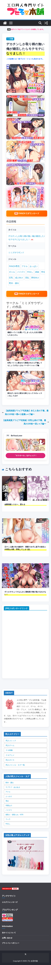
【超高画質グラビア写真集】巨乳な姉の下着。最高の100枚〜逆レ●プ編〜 (24, 422)
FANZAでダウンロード (29, 213)
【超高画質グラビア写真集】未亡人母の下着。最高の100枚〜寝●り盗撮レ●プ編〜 (27, 412)
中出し (30, 272)
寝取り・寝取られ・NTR (14, 815)
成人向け (19, 278)
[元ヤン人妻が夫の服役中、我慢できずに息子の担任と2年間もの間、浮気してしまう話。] (25, 520)
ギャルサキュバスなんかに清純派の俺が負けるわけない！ (25, 593)
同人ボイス (10, 760)
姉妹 (37, 272)
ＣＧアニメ (10, 755)
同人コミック (11, 741)
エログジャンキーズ (10, 902)
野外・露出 (14, 283)
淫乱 (27, 278)
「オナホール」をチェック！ (25, 455)
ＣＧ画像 (10, 39)
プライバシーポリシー (10, 943)
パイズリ (21, 272)
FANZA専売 (14, 266)
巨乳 (11, 278)
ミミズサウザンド (16, 253)
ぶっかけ (9, 796)
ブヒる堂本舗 (32, 961)
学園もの (9, 805)
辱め (7, 801)
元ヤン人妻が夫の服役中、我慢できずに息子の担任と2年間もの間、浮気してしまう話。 (25, 548)
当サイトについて (9, 933)
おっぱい (34, 266)
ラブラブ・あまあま (13, 787)
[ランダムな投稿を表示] (46, 23)
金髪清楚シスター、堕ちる (14, 504)
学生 (43, 272)
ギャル (12, 272)
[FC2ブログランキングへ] (7, 919)
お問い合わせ (7, 938)
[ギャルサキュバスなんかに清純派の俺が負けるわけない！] (25, 565)
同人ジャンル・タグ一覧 (15, 765)
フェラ (8, 819)
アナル (25, 266)
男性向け (35, 278)
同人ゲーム (10, 745)
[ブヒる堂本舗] (5, 23)
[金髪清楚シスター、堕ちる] (25, 478)
